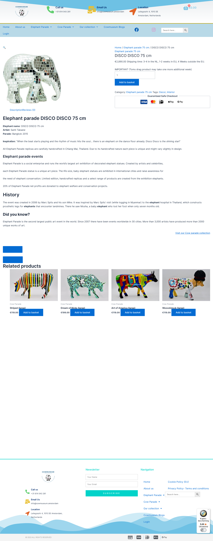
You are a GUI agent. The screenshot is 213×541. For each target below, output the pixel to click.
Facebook (12, 249)
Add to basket (127, 82)
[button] (4, 47)
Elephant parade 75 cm (136, 47)
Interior (171, 92)
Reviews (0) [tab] (28, 109)
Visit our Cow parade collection (192, 232)
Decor (162, 92)
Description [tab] (16, 109)
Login (6, 33)
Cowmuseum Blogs (114, 26)
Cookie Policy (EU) (178, 481)
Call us (59, 7)
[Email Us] (91, 9)
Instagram (12, 259)
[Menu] (208, 510)
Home (6, 26)
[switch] (203, 530)
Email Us (102, 7)
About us (20, 26)
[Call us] (50, 9)
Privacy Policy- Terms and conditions (188, 488)
